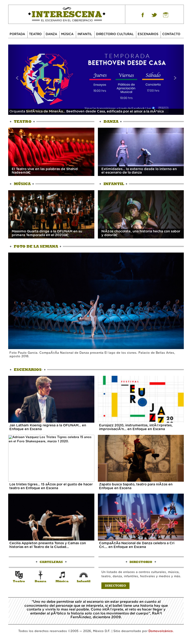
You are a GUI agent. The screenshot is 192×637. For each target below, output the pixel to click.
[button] (17, 80)
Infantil (85, 34)
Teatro (35, 34)
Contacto (171, 34)
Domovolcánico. (161, 631)
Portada (17, 34)
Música (67, 34)
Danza (51, 34)
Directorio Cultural (115, 34)
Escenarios (148, 34)
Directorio (115, 585)
